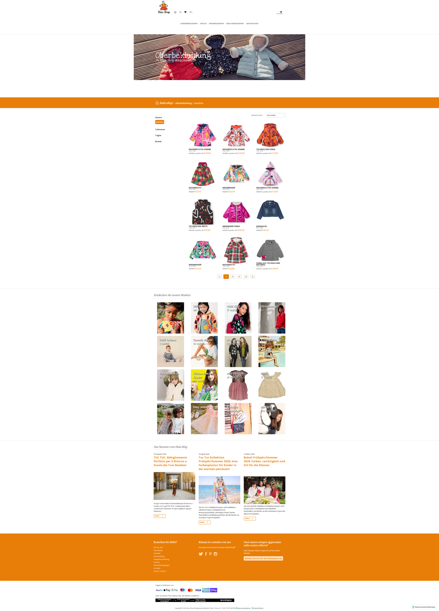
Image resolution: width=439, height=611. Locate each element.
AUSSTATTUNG (252, 24)
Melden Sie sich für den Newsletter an (263, 558)
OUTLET (203, 24)
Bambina (159, 122)
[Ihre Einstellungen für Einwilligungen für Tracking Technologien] (424, 607)
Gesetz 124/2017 (160, 571)
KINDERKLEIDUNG (216, 24)
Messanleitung (159, 556)
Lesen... (157, 516)
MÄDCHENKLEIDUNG (235, 24)
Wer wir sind (158, 547)
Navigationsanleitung (161, 559)
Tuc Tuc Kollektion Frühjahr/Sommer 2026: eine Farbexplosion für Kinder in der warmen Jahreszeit (218, 463)
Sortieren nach (256, 115)
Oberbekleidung (183, 103)
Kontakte (157, 568)
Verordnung (158, 550)
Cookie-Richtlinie (258, 608)
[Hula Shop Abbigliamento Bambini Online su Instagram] (215, 554)
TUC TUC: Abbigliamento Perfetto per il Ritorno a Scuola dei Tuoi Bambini (170, 461)
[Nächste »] (252, 276)
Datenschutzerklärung (243, 608)
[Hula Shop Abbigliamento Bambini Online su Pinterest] (210, 554)
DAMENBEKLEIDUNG (189, 24)
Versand (157, 562)
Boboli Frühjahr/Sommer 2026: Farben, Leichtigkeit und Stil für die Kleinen (264, 461)
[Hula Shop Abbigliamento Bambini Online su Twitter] (201, 554)
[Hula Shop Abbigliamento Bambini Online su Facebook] (206, 554)
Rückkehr (157, 553)
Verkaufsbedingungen (162, 565)
